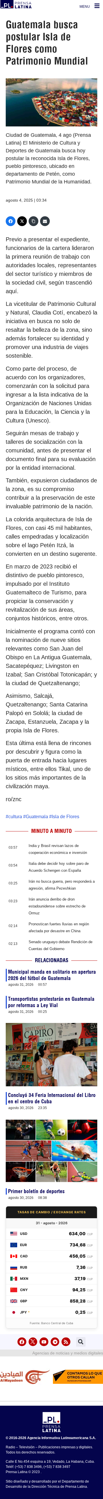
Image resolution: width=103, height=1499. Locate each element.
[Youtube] (43, 1341)
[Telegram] (55, 1341)
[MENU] (97, 6)
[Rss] (66, 1341)
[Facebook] (10, 221)
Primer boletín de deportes (36, 1191)
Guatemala (37, 816)
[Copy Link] (33, 221)
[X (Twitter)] (22, 221)
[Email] (45, 221)
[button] (81, 1342)
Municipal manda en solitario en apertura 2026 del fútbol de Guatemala (52, 975)
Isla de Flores (65, 816)
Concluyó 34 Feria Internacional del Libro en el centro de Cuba (52, 1098)
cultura (15, 816)
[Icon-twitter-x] (33, 1341)
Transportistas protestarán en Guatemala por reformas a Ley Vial (51, 1002)
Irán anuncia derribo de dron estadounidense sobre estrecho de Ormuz (57, 906)
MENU (85, 7)
